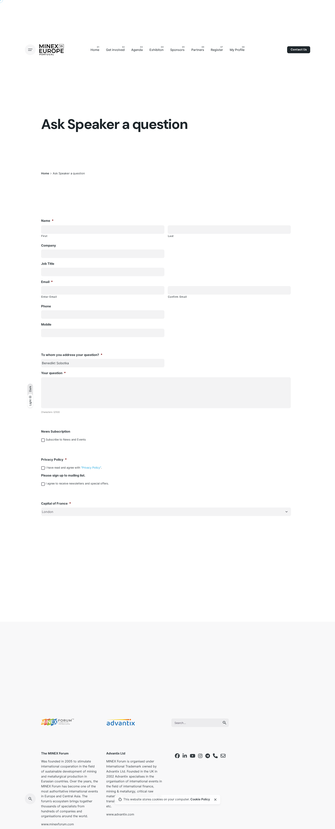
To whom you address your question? (71, 355)
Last (171, 235)
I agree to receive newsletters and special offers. (77, 483)
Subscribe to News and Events (66, 439)
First (44, 235)
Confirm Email (177, 296)
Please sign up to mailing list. (63, 475)
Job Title (47, 264)
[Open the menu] (30, 49)
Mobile (46, 324)
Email (47, 282)
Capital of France (56, 503)
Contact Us (299, 49)
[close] (215, 799)
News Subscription (55, 431)
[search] (224, 722)
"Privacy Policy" (91, 467)
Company (48, 245)
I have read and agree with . (74, 467)
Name (47, 221)
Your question (53, 373)
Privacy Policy (54, 459)
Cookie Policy (200, 799)
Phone (46, 306)
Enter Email (49, 296)
